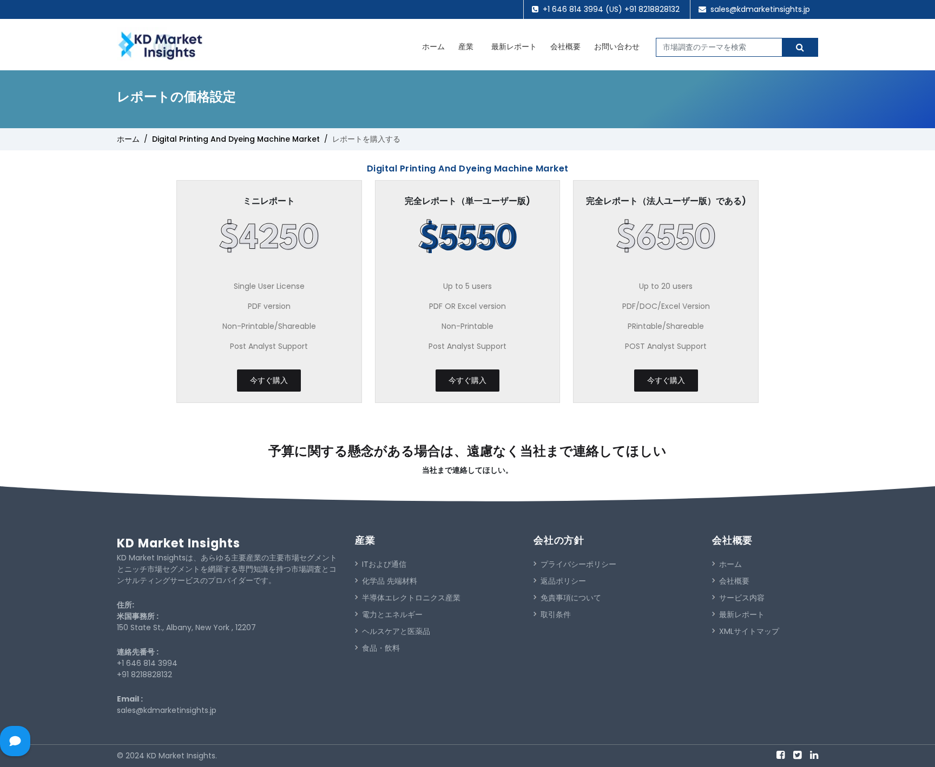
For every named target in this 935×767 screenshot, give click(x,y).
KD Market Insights (178, 543)
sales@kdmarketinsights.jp (760, 9)
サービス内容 (742, 597)
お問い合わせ (617, 46)
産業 (465, 46)
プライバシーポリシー (578, 564)
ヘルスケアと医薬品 (396, 631)
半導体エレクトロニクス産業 (411, 597)
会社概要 (565, 46)
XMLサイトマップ (749, 631)
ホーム (433, 46)
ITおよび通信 (384, 564)
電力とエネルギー (392, 614)
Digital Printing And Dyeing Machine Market (236, 139)
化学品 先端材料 (389, 581)
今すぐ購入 (269, 380)
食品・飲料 (381, 648)
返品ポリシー (563, 581)
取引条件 (556, 614)
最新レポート (514, 46)
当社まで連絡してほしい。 (467, 470)
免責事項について (571, 597)
